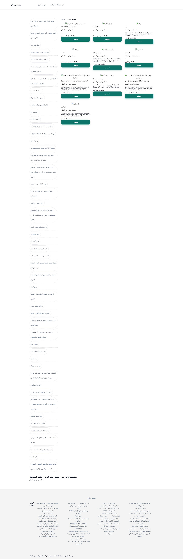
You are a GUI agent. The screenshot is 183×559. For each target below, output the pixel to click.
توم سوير (127, 52)
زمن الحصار (34, 141)
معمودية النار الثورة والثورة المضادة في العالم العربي (42, 23)
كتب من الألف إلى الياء (57, 5)
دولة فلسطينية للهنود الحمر (39, 227)
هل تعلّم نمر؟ (35, 241)
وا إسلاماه (63, 107)
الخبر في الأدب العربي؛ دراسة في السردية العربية (43, 277)
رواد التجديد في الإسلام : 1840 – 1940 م (43, 134)
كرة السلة (34, 457)
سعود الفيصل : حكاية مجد (38, 351)
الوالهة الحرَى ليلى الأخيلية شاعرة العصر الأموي (42, 296)
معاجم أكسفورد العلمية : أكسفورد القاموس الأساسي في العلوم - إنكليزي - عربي (43, 466)
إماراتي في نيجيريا (36, 90)
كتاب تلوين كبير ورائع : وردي (39, 248)
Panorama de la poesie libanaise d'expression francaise (42, 157)
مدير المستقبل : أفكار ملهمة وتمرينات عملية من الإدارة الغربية (44, 69)
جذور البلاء (34, 287)
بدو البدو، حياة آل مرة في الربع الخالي (42, 126)
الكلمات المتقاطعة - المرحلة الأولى (41, 392)
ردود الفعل (33, 556)
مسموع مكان (91, 498)
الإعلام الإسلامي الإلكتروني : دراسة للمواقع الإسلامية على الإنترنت (43, 81)
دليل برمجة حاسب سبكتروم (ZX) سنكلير (43, 148)
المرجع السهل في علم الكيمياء (40, 52)
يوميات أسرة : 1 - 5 (98, 78)
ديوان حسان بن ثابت (37, 203)
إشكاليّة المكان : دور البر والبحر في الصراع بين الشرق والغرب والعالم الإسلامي (43, 375)
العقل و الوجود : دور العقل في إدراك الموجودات (41, 193)
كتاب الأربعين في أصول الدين (39, 105)
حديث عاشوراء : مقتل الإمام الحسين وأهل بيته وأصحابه (43, 323)
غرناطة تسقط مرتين (37, 306)
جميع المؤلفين (42, 5)
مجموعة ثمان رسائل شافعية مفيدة (41, 449)
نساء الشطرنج (35, 234)
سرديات (63, 52)
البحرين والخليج (97, 52)
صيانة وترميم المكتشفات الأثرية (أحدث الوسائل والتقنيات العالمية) (42, 334)
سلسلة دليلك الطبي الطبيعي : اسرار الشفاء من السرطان (43, 265)
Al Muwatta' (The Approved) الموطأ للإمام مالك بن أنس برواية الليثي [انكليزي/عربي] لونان (43, 404)
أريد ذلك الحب (35, 119)
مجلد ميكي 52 (35, 45)
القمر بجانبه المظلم (36, 416)
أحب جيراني (34, 112)
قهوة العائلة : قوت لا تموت (38, 184)
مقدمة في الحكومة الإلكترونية (69, 26)
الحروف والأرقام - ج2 (37, 98)
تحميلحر (75, 39)
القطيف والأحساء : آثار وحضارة (40, 256)
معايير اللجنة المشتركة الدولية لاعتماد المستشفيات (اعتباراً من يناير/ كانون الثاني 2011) (43, 215)
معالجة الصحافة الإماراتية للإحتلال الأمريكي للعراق (43, 440)
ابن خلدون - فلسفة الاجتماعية (39, 59)
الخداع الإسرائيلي (36, 385)
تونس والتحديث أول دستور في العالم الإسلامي (137, 81)
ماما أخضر (34, 359)
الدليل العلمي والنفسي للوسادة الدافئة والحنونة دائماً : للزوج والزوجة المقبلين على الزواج (43, 172)
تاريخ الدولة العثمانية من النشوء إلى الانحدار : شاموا (74, 81)
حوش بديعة (34, 344)
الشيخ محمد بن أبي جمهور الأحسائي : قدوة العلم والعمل (43, 35)
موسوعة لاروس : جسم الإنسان (40, 430)
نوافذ (126, 26)
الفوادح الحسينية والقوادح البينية (40, 313)
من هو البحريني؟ (36, 366)
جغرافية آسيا (96, 26)
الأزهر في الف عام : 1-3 (38, 423)
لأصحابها (40, 556)
